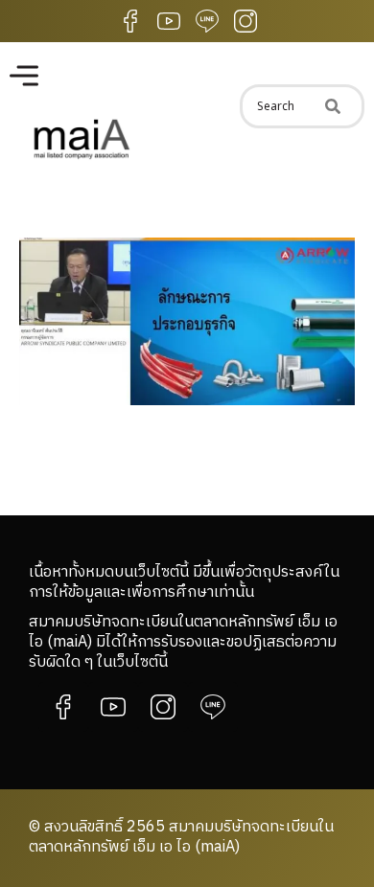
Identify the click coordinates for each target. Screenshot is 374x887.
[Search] (332, 106)
